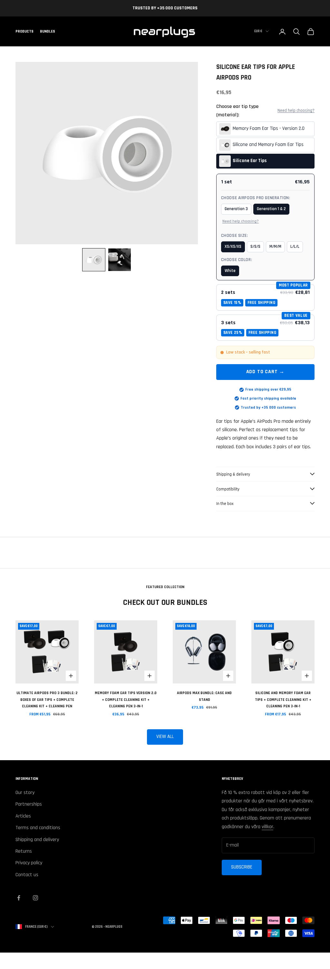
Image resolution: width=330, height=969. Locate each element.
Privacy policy (28, 862)
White (230, 270)
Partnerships (28, 804)
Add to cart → (265, 371)
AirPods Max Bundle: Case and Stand (204, 696)
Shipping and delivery (37, 839)
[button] (93, 259)
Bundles (47, 31)
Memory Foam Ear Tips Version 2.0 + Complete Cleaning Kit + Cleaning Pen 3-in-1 (126, 700)
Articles (23, 816)
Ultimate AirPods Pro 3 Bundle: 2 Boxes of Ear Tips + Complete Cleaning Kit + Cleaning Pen (47, 700)
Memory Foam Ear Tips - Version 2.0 (269, 128)
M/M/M (275, 246)
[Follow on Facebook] (18, 898)
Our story (24, 792)
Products (24, 31)
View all (165, 736)
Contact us (26, 874)
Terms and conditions (37, 827)
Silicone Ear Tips (250, 161)
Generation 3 (236, 208)
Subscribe (241, 867)
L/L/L (294, 246)
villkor (267, 826)
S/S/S (255, 246)
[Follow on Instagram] (35, 898)
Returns (23, 851)
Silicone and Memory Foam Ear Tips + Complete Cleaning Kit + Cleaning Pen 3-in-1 (283, 700)
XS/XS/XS (233, 246)
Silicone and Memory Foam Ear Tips (268, 144)
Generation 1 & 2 (271, 208)
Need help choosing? (296, 110)
